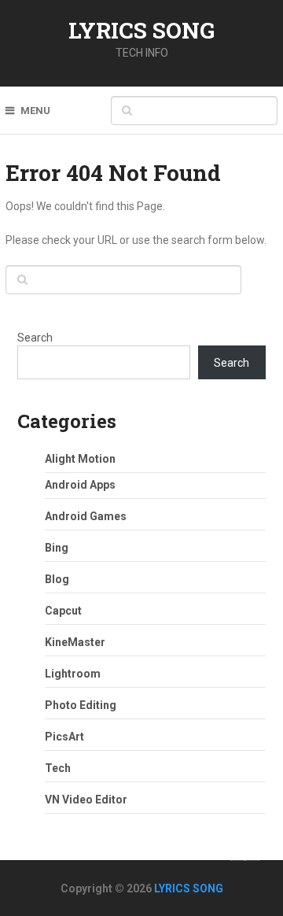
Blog (57, 579)
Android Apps (80, 484)
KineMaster (75, 642)
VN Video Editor (86, 799)
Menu (35, 110)
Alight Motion (80, 458)
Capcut (63, 610)
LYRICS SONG (141, 30)
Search (35, 337)
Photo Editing (80, 705)
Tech (58, 768)
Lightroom (73, 673)
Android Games (86, 516)
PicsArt (64, 736)
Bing (56, 547)
